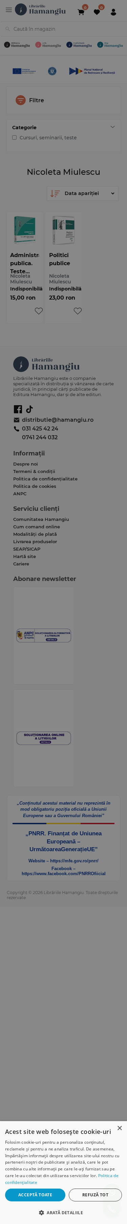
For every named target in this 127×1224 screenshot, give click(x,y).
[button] (63, 1212)
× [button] (119, 1128)
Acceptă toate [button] (35, 1195)
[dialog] (63, 1172)
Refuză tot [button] (95, 1195)
